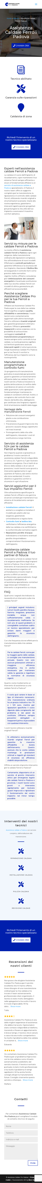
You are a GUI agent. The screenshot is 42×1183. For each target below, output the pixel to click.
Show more (15, 1006)
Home (9, 18)
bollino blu (26, 521)
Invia (32, 1163)
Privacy (33, 1177)
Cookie (8, 1180)
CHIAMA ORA (22, 45)
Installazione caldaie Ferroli (19, 507)
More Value (32, 1180)
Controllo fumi (12, 521)
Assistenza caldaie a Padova (16, 830)
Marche (16, 18)
